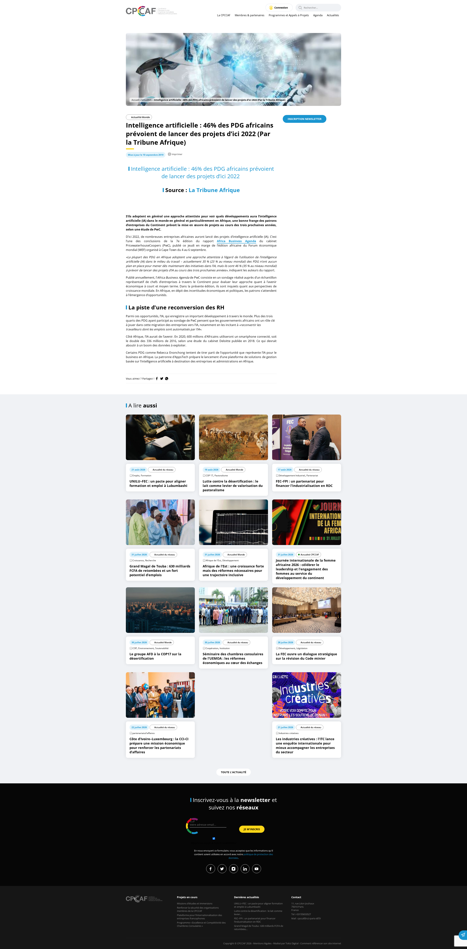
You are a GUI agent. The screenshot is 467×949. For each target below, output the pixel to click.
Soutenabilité (162, 648)
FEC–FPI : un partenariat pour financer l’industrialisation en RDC (254, 920)
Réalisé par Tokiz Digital (285, 943)
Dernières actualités (246, 897)
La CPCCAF (223, 15)
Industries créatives (289, 733)
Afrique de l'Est (213, 560)
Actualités (333, 15)
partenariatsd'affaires (143, 733)
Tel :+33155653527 (301, 914)
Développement (230, 560)
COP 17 (209, 475)
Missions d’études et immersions (194, 903)
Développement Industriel (292, 475)
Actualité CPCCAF (310, 554)
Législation (301, 648)
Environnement (146, 648)
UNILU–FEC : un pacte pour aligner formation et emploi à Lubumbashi (258, 905)
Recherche (150, 560)
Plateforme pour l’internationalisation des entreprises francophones (199, 916)
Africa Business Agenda (236, 241)
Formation (146, 475)
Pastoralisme (221, 475)
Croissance (138, 560)
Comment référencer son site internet (320, 943)
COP (134, 648)
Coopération (212, 648)
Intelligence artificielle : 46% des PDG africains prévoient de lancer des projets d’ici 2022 (202, 172)
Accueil (135, 99)
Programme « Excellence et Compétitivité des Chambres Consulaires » (201, 924)
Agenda (318, 15)
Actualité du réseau (163, 469)
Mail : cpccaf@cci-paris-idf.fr (306, 918)
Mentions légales (262, 943)
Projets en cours (187, 897)
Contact (296, 897)
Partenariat (312, 475)
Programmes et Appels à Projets (289, 15)
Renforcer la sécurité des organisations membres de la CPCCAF (198, 909)
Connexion (281, 7)
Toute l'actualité (233, 772)
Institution (225, 648)
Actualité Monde (140, 117)
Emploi (135, 475)
